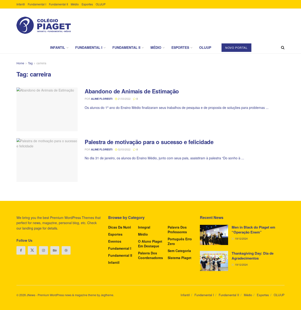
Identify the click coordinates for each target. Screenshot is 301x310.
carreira (41, 63)
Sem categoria (179, 250)
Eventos (114, 241)
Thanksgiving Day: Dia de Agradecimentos (252, 256)
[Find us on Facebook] (20, 250)
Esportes (87, 4)
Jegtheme (107, 295)
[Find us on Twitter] (32, 250)
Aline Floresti (101, 98)
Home (20, 63)
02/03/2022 (124, 149)
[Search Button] (283, 47)
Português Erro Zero (180, 241)
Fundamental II (58, 4)
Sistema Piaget (179, 257)
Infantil (20, 4)
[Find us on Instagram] (43, 250)
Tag (30, 63)
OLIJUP (101, 4)
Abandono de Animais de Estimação (132, 91)
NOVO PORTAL (236, 48)
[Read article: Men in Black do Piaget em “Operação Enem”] (214, 235)
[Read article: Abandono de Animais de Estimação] (47, 109)
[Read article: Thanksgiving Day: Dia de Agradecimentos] (214, 261)
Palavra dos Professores (177, 229)
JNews (31, 295)
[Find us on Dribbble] (66, 250)
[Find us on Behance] (54, 250)
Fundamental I (37, 4)
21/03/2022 (124, 98)
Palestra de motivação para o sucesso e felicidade (149, 142)
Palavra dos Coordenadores (150, 255)
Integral (144, 227)
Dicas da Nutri (119, 227)
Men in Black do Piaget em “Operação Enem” (253, 230)
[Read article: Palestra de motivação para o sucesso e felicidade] (47, 160)
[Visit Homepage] (43, 25)
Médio (75, 4)
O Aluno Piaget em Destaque (150, 243)
